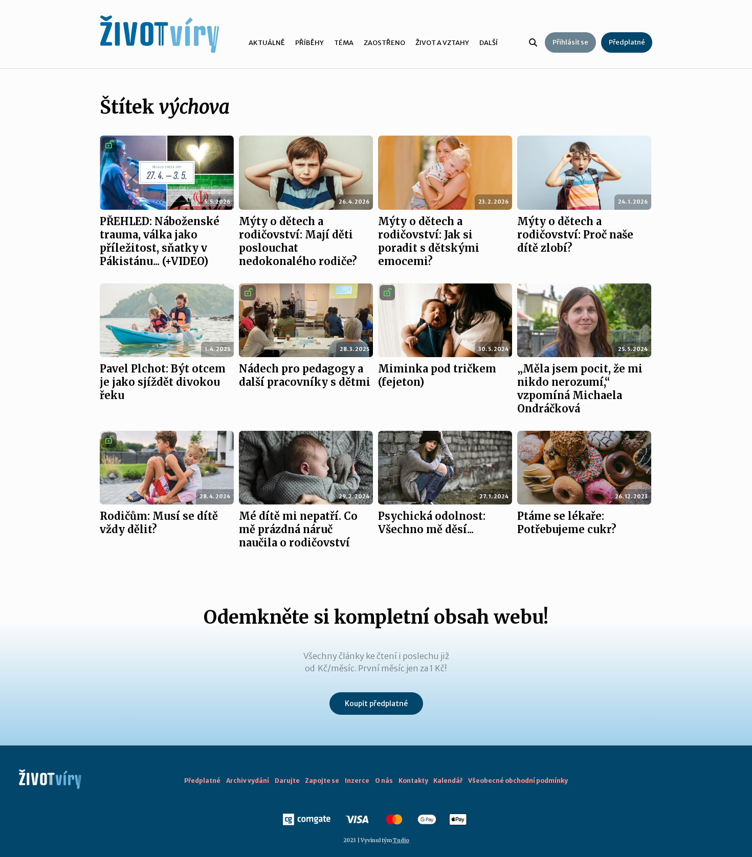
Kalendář (447, 780)
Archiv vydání (247, 780)
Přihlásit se (570, 42)
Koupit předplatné (376, 703)
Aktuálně (267, 42)
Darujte (287, 780)
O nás (384, 780)
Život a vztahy (442, 42)
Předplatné (627, 42)
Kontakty (413, 780)
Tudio (401, 840)
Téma (343, 42)
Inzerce (357, 780)
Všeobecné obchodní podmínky (518, 780)
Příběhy (309, 42)
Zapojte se (322, 780)
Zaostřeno (384, 42)
